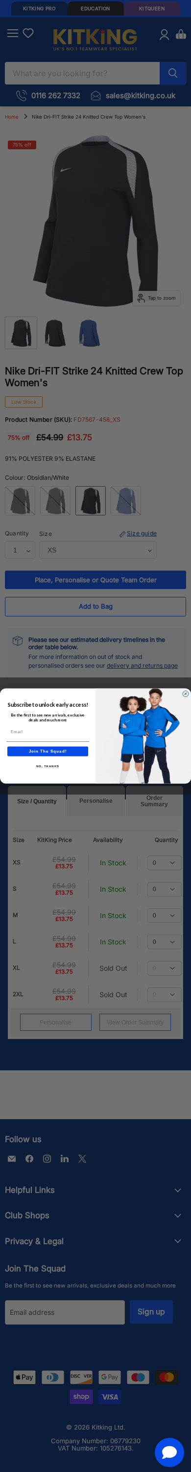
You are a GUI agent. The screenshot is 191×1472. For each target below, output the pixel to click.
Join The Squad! (48, 751)
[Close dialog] (186, 694)
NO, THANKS (48, 766)
